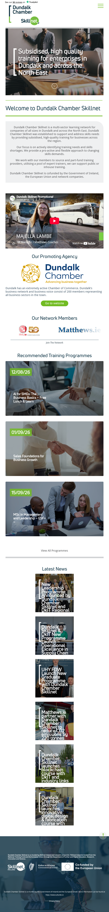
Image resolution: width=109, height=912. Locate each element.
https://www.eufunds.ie (55, 895)
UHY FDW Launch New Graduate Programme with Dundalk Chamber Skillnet (54, 680)
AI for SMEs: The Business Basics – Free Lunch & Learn (29, 397)
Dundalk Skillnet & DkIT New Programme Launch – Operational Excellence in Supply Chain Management (54, 642)
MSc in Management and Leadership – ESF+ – (29, 518)
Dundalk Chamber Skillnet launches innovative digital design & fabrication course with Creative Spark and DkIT (54, 816)
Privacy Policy (54, 901)
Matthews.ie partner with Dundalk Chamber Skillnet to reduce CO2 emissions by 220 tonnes (54, 725)
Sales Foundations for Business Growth (28, 458)
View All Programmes (54, 550)
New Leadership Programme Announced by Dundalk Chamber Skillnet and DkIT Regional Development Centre (55, 601)
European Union (40, 176)
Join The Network (54, 342)
